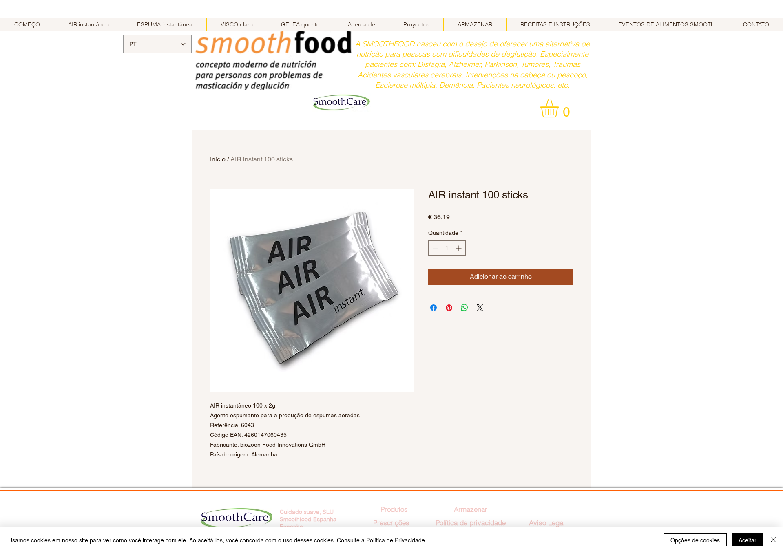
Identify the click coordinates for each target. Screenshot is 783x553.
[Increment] (459, 248)
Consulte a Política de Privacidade (381, 540)
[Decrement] (434, 248)
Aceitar (747, 540)
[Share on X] (480, 308)
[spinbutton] (447, 248)
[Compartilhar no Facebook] (433, 308)
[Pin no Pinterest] (449, 308)
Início (218, 159)
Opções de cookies (695, 540)
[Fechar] (773, 539)
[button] (560, 108)
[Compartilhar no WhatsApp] (464, 308)
